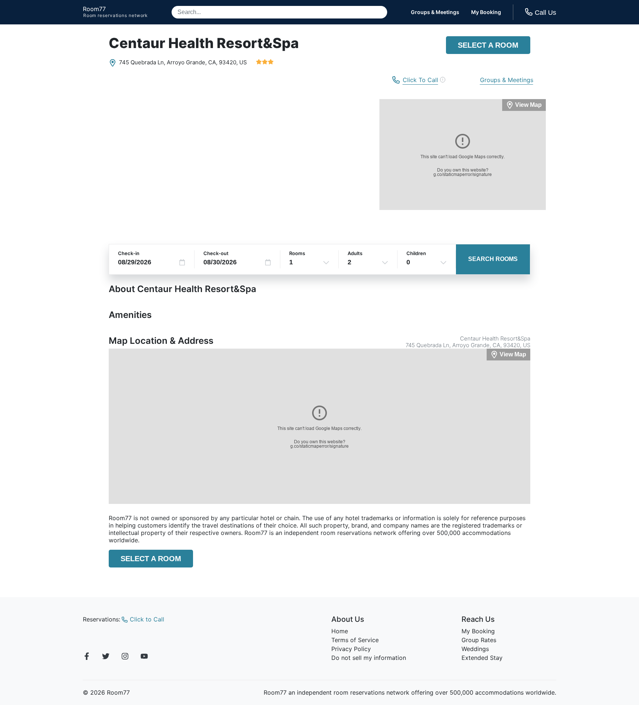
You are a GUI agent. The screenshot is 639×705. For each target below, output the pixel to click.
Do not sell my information (368, 657)
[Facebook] (86, 657)
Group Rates (479, 640)
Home (339, 631)
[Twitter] (105, 657)
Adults (355, 253)
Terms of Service (355, 640)
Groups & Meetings (435, 12)
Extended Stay (482, 657)
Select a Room (488, 45)
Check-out (216, 253)
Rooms (297, 253)
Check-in (128, 253)
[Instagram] (125, 657)
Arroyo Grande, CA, (192, 62)
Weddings (475, 649)
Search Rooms (493, 259)
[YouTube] (144, 657)
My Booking (486, 12)
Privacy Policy (351, 649)
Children (416, 253)
